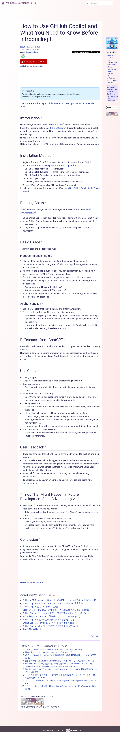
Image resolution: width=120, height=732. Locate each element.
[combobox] (99, 3)
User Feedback (112, 85)
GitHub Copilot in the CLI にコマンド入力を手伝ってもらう (50, 626)
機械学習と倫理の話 (31, 629)
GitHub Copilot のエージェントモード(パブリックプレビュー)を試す (54, 613)
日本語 (22, 47)
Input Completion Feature (112, 69)
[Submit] (88, 3)
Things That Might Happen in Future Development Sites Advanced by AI (112, 92)
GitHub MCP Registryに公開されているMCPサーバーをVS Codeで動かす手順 (59, 600)
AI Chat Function (111, 75)
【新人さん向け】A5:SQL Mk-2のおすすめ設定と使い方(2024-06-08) (53, 649)
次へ (94, 636)
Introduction (111, 56)
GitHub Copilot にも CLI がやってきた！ (41, 606)
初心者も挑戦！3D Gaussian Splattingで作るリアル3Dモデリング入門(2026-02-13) (59, 661)
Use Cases (110, 83)
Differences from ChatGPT (111, 79)
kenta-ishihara (32, 52)
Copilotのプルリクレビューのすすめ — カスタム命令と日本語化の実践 (55, 610)
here (48, 97)
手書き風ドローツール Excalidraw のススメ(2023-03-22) (48, 652)
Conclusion (111, 101)
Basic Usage (111, 64)
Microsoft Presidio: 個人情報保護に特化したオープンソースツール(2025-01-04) (58, 664)
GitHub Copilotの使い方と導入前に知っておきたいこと (48, 619)
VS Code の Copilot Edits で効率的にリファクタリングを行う (51, 616)
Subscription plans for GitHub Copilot (54, 165)
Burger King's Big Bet (52, 124)
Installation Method (110, 59)
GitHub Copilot (57, 128)
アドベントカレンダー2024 (34, 62)
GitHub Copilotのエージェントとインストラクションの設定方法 (52, 603)
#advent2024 (38, 66)
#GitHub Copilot (26, 66)
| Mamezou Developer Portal (20, 2)
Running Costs (112, 62)
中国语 (37, 47)
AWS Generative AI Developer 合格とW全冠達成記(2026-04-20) (51, 666)
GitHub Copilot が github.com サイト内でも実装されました (50, 623)
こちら (37, 707)
